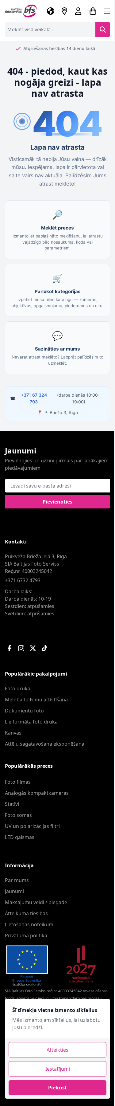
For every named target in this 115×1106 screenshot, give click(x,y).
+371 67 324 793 (34, 398)
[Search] (102, 29)
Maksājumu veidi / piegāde (36, 902)
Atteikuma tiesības (26, 913)
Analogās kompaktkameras (37, 793)
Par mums (17, 880)
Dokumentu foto (24, 710)
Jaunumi (14, 891)
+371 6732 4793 (22, 580)
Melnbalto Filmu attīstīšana (36, 699)
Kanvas (13, 732)
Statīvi (12, 804)
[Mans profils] (78, 11)
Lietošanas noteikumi (30, 924)
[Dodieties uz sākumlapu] (21, 11)
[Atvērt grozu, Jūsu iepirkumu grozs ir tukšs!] (93, 11)
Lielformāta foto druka (31, 721)
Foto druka (17, 688)
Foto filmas (18, 782)
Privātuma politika (26, 935)
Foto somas (18, 815)
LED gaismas (19, 837)
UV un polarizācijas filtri (32, 826)
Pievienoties (57, 501)
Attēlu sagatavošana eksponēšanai (45, 743)
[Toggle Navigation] (107, 11)
